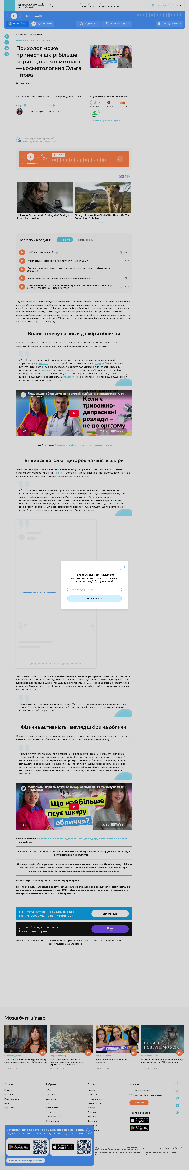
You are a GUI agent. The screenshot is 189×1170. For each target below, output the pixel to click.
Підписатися (94, 598)
